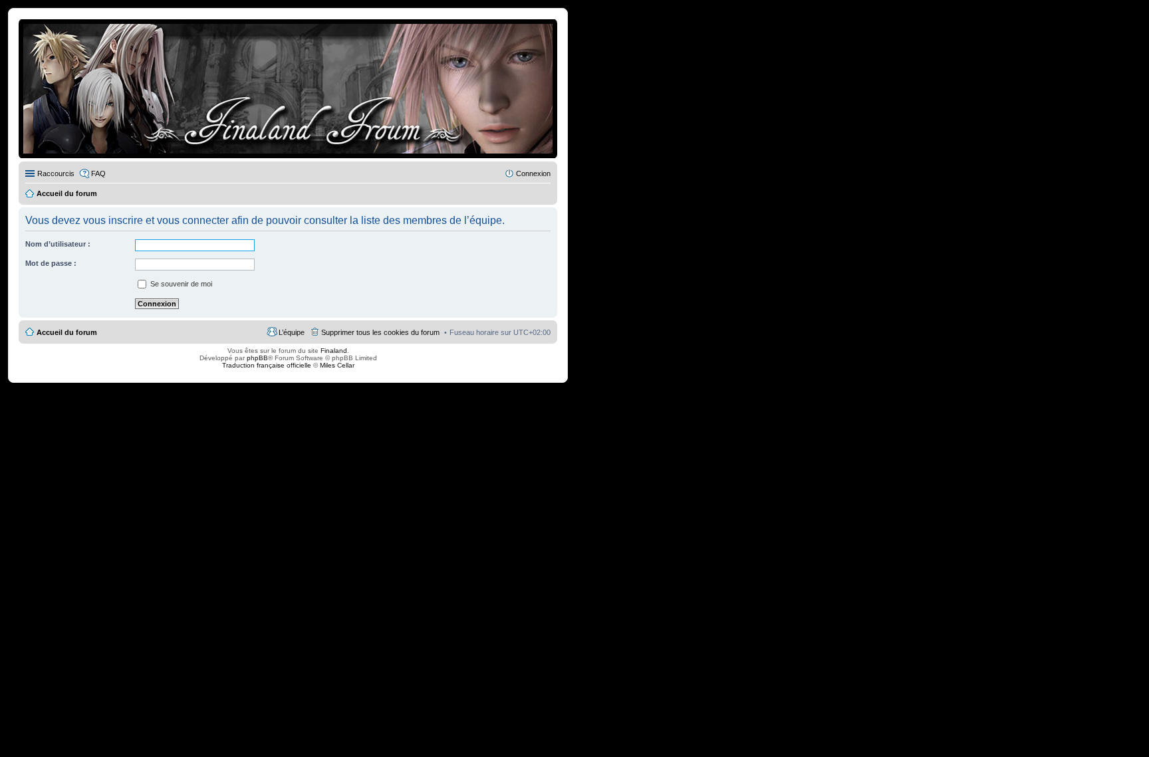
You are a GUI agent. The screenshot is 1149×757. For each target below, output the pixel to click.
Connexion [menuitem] (533, 173)
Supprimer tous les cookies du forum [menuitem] (380, 332)
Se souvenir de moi (180, 284)
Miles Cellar (337, 365)
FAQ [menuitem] (98, 173)
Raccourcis (55, 173)
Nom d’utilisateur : (57, 244)
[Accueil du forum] (288, 89)
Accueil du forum (67, 332)
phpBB (257, 358)
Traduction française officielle (266, 365)
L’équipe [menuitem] (292, 332)
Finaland (333, 350)
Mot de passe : (50, 263)
